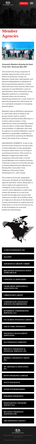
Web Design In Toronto (25, 440)
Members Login (24, 3)
